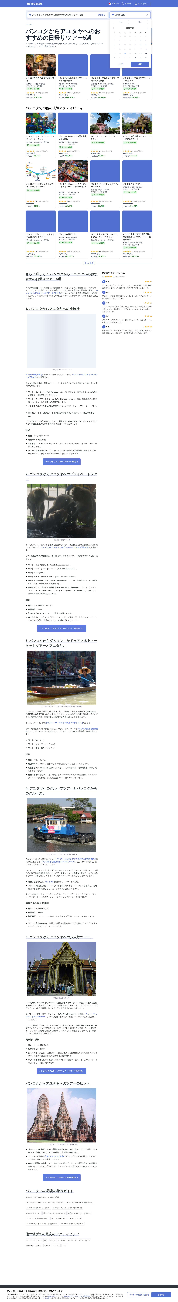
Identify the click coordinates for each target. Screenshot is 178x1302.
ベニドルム (56, 1245)
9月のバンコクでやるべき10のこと (54, 1213)
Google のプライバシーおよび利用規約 (77, 1296)
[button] (41, 77)
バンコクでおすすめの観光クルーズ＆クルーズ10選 (43, 1197)
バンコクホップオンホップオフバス (72, 1224)
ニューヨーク (30, 1240)
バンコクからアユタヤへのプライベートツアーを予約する (64, 547)
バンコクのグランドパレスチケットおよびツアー (42, 1224)
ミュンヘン (61, 1240)
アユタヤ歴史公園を (34, 374)
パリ (45, 1240)
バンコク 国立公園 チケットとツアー (38, 1208)
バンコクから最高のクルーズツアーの (58, 862)
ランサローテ (72, 1240)
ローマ (39, 1240)
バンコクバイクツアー (33, 1213)
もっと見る (89, 263)
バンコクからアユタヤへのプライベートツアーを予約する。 (62, 628)
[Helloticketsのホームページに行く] (35, 3)
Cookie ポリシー (52, 1296)
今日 (120, 22)
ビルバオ (47, 1245)
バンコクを (49, 882)
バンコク (29, 24)
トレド (64, 1245)
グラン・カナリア (84, 1240)
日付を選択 (120, 15)
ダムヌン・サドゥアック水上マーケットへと (64, 723)
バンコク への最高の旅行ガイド (50, 1191)
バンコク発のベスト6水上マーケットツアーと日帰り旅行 (44, 1202)
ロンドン (52, 1240)
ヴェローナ (30, 1245)
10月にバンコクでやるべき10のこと (79, 1213)
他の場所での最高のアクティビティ (52, 1234)
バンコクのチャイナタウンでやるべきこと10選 (66, 1218)
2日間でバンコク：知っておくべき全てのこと (67, 1208)
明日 (139, 22)
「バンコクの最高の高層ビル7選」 (37, 1218)
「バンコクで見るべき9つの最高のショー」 (80, 1202)
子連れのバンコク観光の (55, 1156)
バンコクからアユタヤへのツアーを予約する (61, 462)
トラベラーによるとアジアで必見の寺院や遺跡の (75, 859)
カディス (39, 1245)
